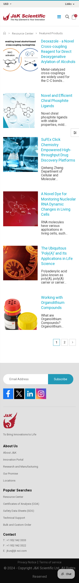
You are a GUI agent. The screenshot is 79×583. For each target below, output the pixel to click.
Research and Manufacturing (20, 466)
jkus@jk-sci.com (17, 550)
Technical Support (14, 517)
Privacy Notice (27, 562)
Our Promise (10, 473)
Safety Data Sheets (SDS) (18, 510)
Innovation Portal (13, 459)
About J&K (9, 452)
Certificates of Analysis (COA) (21, 503)
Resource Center (22, 33)
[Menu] (59, 16)
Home (4, 33)
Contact (9, 534)
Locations (9, 480)
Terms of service (50, 562)
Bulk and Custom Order (17, 524)
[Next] (72, 342)
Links (68, 4)
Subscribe (60, 379)
